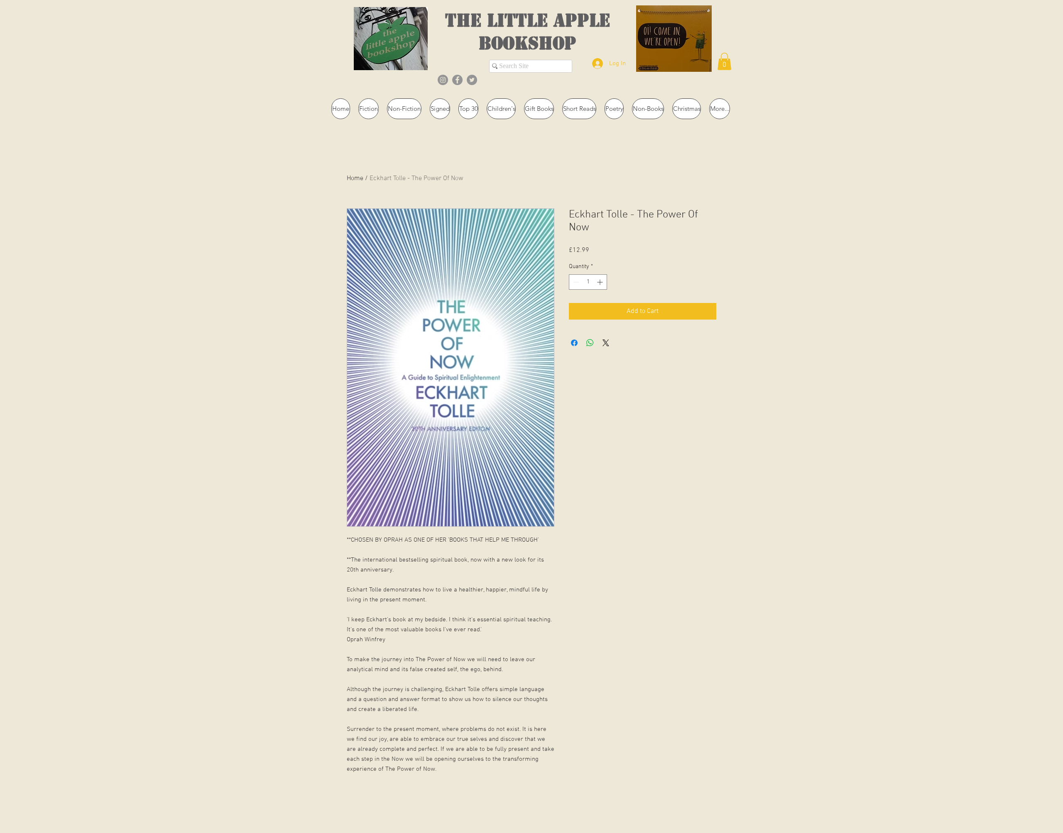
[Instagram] (443, 80)
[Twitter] (472, 80)
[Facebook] (457, 80)
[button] (724, 61)
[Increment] (600, 282)
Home (355, 178)
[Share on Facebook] (574, 343)
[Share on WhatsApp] (590, 343)
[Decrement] (575, 282)
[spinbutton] (587, 282)
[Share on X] (606, 343)
